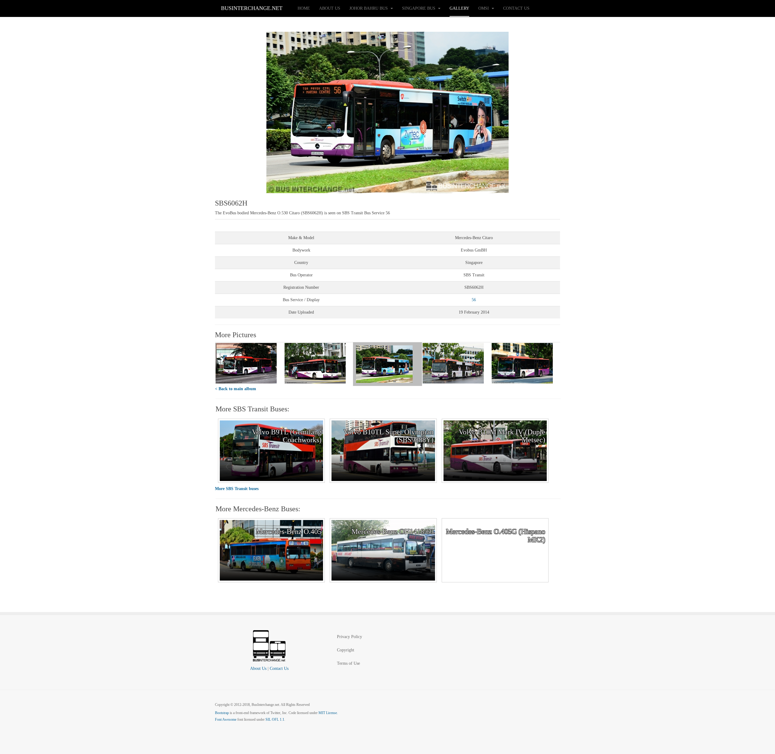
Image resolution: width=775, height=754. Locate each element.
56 (474, 300)
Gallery (459, 8)
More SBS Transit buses (237, 488)
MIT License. (328, 713)
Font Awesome (225, 719)
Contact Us (516, 8)
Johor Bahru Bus (369, 8)
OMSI (484, 8)
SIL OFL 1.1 (274, 719)
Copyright (345, 650)
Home (304, 8)
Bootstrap (222, 713)
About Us (329, 8)
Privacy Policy (349, 636)
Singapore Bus (419, 8)
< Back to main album (235, 389)
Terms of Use (348, 663)
